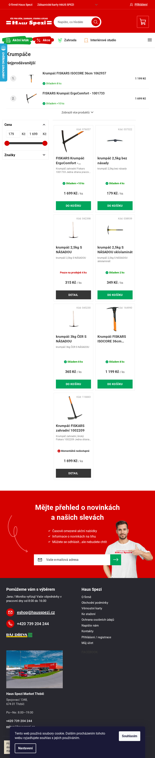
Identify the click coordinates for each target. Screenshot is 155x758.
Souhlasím (129, 736)
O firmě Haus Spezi (20, 4)
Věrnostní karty (92, 608)
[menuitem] (17, 40)
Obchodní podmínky (95, 602)
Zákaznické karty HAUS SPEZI (55, 4)
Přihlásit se (115, 559)
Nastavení (25, 748)
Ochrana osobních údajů (98, 619)
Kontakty (87, 631)
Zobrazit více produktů (76, 112)
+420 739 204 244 (33, 623)
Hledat (95, 22)
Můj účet (87, 643)
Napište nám (90, 625)
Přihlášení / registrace (96, 637)
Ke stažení (88, 614)
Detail (73, 294)
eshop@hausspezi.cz (36, 612)
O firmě (86, 597)
